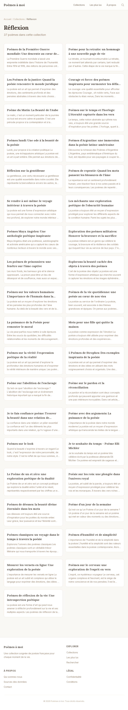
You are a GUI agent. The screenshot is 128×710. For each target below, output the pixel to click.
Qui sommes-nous (13, 676)
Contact (8, 686)
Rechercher (72, 662)
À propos (111, 5)
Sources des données (15, 681)
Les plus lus (96, 5)
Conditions (71, 681)
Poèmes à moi (14, 5)
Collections (79, 5)
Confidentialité (73, 676)
